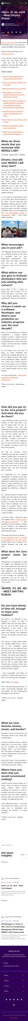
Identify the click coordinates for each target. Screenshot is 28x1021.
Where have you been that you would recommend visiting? (13, 133)
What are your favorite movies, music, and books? (13, 127)
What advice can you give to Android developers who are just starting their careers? (13, 95)
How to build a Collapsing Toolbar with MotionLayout (13, 377)
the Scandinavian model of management (14, 214)
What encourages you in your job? (14, 88)
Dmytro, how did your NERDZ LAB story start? (14, 84)
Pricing (21, 3)
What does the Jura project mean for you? (15, 121)
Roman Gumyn (22, 519)
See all (22, 854)
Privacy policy (14, 1017)
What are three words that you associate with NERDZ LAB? (13, 77)
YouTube (16, 682)
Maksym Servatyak (11, 522)
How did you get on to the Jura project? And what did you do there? (13, 113)
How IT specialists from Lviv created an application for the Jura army (14, 539)
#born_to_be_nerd (7, 42)
